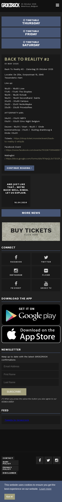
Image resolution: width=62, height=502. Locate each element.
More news (31, 212)
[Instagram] (56, 460)
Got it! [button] (9, 496)
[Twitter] (48, 460)
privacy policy (8, 401)
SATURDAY (31, 44)
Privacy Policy (7, 468)
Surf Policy (7, 463)
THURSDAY (31, 22)
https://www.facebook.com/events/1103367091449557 (33, 150)
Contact (8, 458)
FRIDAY (32, 33)
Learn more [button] (45, 489)
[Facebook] (40, 460)
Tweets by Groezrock (17, 420)
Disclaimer (9, 473)
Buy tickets (31, 231)
